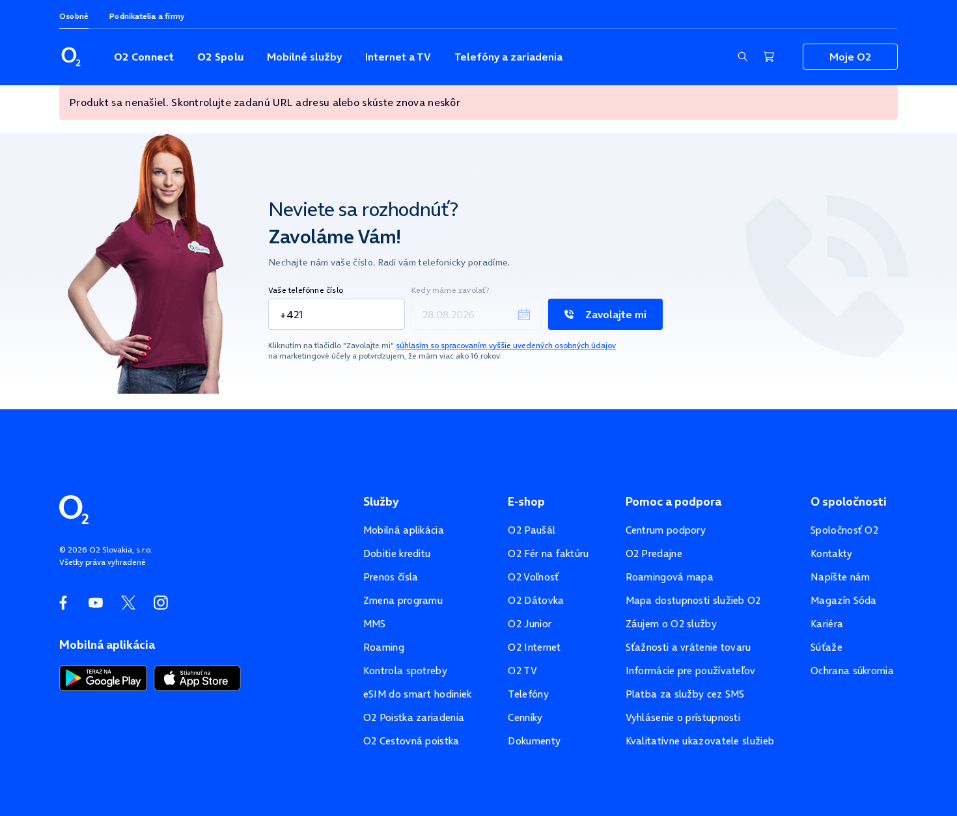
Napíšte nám (840, 577)
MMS (374, 624)
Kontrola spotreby (405, 670)
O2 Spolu (220, 56)
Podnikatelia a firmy (146, 15)
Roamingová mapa (670, 577)
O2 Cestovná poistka (411, 741)
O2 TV (522, 670)
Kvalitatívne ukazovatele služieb (700, 741)
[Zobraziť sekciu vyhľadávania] (743, 57)
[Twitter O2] (128, 603)
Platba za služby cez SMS (685, 694)
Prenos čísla (391, 577)
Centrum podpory (666, 530)
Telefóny (528, 694)
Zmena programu (403, 600)
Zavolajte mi (615, 314)
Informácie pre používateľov (691, 670)
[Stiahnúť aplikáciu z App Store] (197, 677)
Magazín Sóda (844, 600)
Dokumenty (534, 741)
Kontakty (831, 553)
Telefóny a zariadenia (508, 56)
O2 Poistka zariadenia (413, 717)
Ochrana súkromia (852, 670)
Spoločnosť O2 (844, 530)
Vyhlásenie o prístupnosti (683, 717)
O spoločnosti (849, 502)
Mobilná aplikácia (403, 530)
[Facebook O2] (63, 603)
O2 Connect (144, 56)
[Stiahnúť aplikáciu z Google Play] (103, 677)
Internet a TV (398, 56)
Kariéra (827, 624)
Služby (380, 502)
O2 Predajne (654, 553)
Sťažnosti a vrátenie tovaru (688, 647)
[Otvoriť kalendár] (524, 314)
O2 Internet (534, 647)
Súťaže (826, 647)
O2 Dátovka (536, 600)
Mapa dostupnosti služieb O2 (693, 600)
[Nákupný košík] (769, 57)
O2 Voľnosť (533, 577)
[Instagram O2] (160, 603)
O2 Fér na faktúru (548, 553)
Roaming (383, 647)
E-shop (526, 502)
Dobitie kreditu (397, 553)
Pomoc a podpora (673, 502)
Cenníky (525, 717)
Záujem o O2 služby (671, 624)
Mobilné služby (304, 56)
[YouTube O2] (95, 603)
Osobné (74, 15)
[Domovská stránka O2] (74, 508)
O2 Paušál (531, 530)
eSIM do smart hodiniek (417, 694)
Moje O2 (850, 56)
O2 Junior (529, 624)
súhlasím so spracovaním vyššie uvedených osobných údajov (506, 345)
